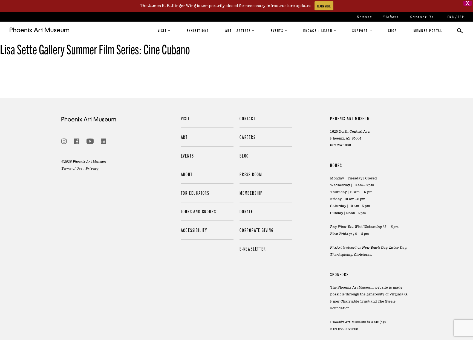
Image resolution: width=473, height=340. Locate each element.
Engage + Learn (317, 30)
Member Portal (428, 30)
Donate (364, 17)
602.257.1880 (340, 145)
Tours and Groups (198, 211)
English (450, 17)
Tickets (391, 17)
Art (184, 137)
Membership (251, 193)
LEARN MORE (324, 6)
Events (277, 30)
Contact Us (422, 17)
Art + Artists (238, 30)
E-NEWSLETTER (253, 248)
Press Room (251, 174)
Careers (248, 137)
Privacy (92, 168)
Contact (248, 118)
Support (360, 30)
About (187, 174)
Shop (392, 30)
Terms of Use (71, 168)
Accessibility (194, 230)
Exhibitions (198, 30)
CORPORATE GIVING (257, 230)
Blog (244, 155)
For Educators (195, 193)
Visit (162, 30)
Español (460, 17)
